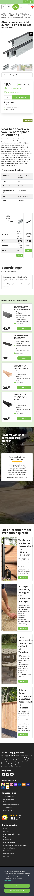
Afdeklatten (5, 16)
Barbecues (6, 802)
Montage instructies (9, 842)
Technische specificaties (12, 75)
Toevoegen (22, 97)
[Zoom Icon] (31, 34)
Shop (5, 14)
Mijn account (7, 839)
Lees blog (23, 578)
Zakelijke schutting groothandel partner (15, 845)
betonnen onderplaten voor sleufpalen (13, 147)
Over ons (6, 831)
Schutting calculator (9, 796)
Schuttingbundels (8, 799)
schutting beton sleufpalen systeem (12, 145)
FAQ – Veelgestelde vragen (11, 834)
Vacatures (6, 856)
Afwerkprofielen (16, 16)
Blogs (5, 837)
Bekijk (20, 255)
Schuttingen (25, 14)
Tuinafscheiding (14, 14)
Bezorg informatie (8, 853)
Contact (5, 828)
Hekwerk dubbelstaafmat (11, 805)
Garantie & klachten (9, 848)
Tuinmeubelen (7, 807)
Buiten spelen (7, 810)
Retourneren (7, 851)
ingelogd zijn (12, 284)
